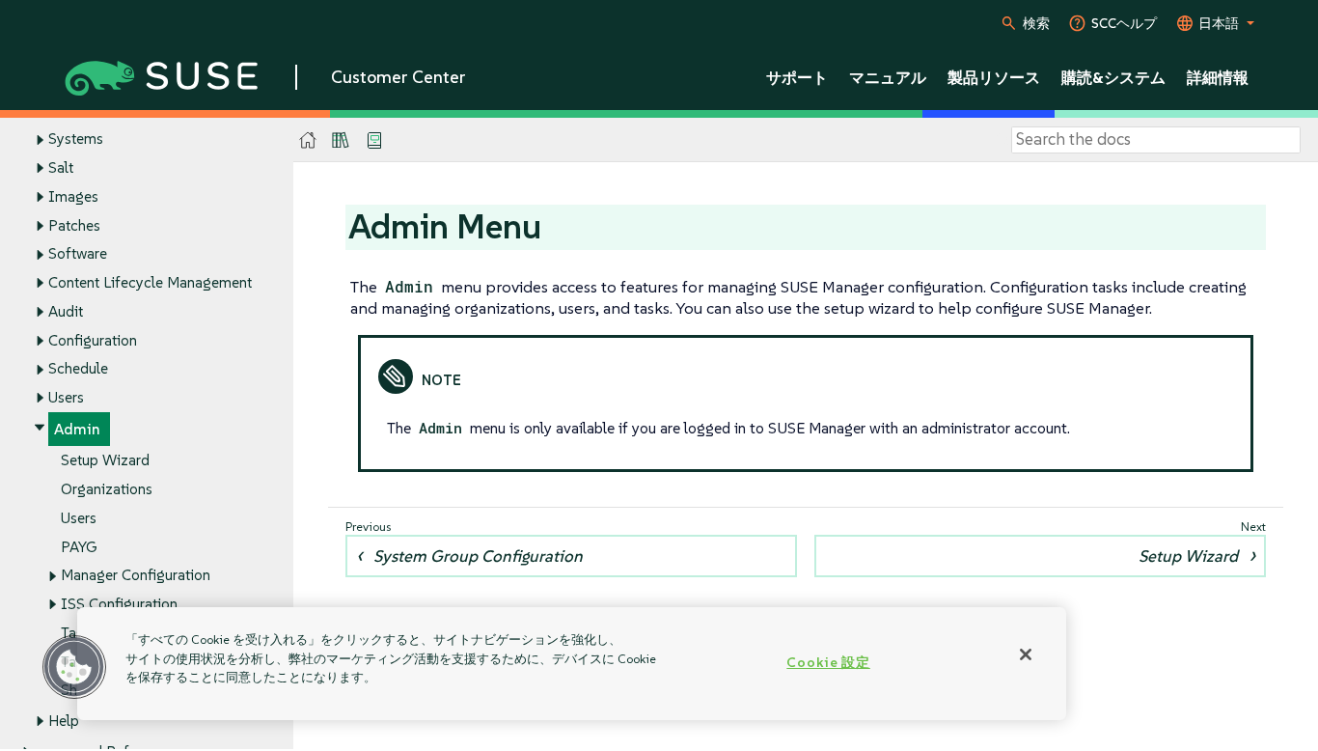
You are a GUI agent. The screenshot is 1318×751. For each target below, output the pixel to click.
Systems (75, 138)
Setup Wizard (105, 460)
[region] (571, 663)
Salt (60, 167)
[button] (74, 667)
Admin (77, 429)
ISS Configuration (119, 604)
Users (66, 397)
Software (77, 253)
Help (63, 720)
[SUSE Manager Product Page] (340, 139)
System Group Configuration (478, 556)
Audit (65, 311)
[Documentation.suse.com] (308, 140)
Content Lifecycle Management (150, 282)
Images (73, 196)
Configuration (92, 340)
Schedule (78, 368)
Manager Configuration (135, 575)
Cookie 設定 (827, 662)
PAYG (78, 547)
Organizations (106, 489)
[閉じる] (1025, 654)
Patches (74, 225)
